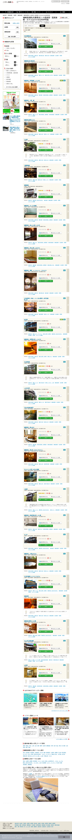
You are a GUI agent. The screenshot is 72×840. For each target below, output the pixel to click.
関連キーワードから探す (8, 828)
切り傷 (59, 752)
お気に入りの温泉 (56, 1)
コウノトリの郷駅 (31, 56)
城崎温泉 (48, 745)
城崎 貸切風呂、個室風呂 (48, 95)
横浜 (16, 826)
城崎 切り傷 (47, 55)
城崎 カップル (41, 75)
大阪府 (39, 823)
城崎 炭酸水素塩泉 (44, 659)
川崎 (18, 826)
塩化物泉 (28, 752)
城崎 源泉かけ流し (50, 265)
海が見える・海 (31, 756)
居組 (29, 747)
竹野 (52, 745)
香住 (60, 745)
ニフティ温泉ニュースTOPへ (62, 739)
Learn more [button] (19, 837)
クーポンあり (39, 28)
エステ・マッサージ (46, 754)
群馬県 (31, 823)
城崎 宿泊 (36, 55)
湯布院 (52, 825)
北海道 (42, 823)
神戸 (52, 826)
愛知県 (50, 823)
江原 (36, 745)
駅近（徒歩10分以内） (36, 754)
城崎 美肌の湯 (41, 55)
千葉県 (24, 823)
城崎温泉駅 (52, 55)
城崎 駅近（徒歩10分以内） (38, 200)
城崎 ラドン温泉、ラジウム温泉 (34, 659)
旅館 (44, 752)
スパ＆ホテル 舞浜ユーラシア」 (43, 776)
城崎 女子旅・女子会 (49, 75)
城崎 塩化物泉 (31, 55)
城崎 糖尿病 (41, 314)
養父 (30, 745)
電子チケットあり (29, 28)
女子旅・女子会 (61, 754)
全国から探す (16, 23)
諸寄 (27, 747)
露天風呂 (64, 752)
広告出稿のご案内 (44, 830)
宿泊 (24, 752)
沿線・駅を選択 (12, 36)
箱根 (20, 825)
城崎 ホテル (35, 242)
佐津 (55, 745)
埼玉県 (20, 823)
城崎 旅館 (40, 95)
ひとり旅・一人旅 (39, 756)
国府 (38, 745)
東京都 (35, 823)
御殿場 (35, 826)
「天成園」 (30, 773)
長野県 (46, 823)
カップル (25, 754)
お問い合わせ (66, 830)
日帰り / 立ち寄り (10, 48)
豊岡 (41, 745)
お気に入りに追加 (56, 43)
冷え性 (41, 752)
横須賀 (21, 826)
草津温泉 (17, 825)
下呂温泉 (33, 825)
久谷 (67, 745)
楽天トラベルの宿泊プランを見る (45, 46)
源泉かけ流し (54, 754)
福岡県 (53, 823)
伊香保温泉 (38, 825)
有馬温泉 (24, 825)
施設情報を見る (44, 43)
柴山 (57, 745)
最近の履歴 (65, 1)
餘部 (64, 745)
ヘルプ (61, 830)
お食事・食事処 (54, 752)
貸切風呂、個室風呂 (34, 752)
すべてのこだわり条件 (12, 87)
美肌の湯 (25, 756)
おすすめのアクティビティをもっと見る (60, 710)
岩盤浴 (8, 77)
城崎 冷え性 (41, 134)
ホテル (29, 754)
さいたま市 (27, 826)
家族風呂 (48, 752)
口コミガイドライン (54, 830)
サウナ (50, 756)
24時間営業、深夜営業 (12, 72)
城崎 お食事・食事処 (43, 356)
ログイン (63, 3)
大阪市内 (39, 826)
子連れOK (46, 756)
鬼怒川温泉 (57, 825)
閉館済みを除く (47, 28)
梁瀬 (24, 745)
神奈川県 (17, 823)
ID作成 (67, 3)
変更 (17, 27)
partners (29, 835)
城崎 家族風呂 (51, 114)
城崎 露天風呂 (46, 464)
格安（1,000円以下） (50, 761)
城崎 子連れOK (41, 382)
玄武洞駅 (57, 55)
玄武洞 (44, 745)
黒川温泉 (48, 825)
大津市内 (49, 826)
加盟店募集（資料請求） (35, 830)
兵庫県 (28, 823)
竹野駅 (60, 55)
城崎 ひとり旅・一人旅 (49, 382)
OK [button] (64, 837)
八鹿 (33, 745)
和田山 (27, 745)
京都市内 (44, 826)
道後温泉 (44, 825)
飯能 (32, 826)
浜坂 (24, 747)
